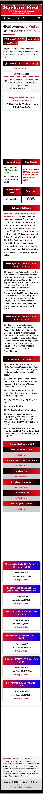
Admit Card (12, 43)
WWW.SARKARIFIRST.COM (21, 63)
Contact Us (28, 787)
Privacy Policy (16, 787)
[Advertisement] (21, 136)
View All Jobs (23, 68)
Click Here (22, 455)
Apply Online (22, 74)
